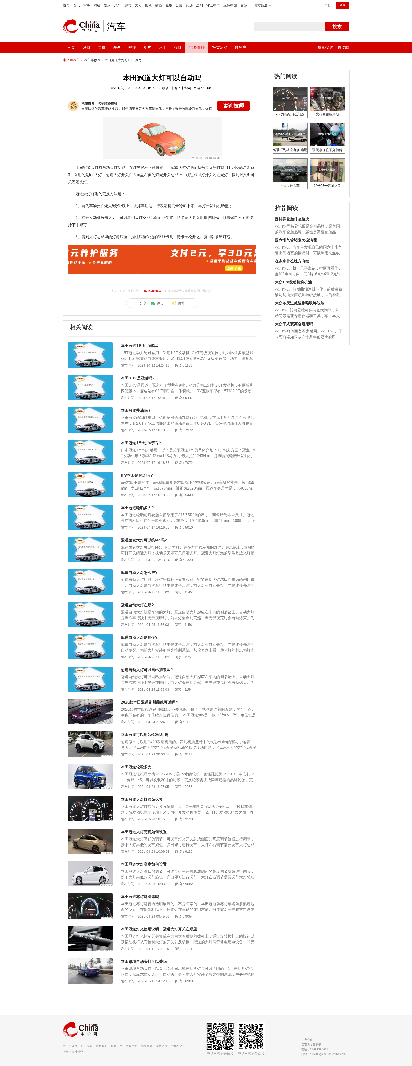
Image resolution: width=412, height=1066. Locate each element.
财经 (97, 5)
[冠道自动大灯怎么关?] (90, 572)
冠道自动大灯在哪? (137, 605)
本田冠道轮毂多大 (136, 767)
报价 (178, 47)
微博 (181, 303)
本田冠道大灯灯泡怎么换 (142, 799)
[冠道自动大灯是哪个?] (90, 636)
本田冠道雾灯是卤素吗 (140, 897)
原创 (86, 47)
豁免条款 (146, 1046)
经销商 (241, 47)
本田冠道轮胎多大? (137, 508)
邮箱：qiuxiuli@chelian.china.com (323, 1054)
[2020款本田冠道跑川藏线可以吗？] (90, 701)
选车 (162, 47)
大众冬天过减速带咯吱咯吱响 (299, 303)
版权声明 (131, 1046)
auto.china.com (154, 290)
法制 (199, 5)
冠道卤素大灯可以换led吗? (144, 540)
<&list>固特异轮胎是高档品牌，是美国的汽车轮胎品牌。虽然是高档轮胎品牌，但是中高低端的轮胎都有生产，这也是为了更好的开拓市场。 (307, 229)
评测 (117, 47)
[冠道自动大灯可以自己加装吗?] (90, 669)
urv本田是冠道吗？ (137, 475)
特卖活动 (219, 47)
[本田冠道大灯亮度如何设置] (90, 831)
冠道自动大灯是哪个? (139, 637)
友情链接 (161, 1046)
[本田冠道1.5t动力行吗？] (90, 442)
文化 (138, 5)
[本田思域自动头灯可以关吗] (90, 961)
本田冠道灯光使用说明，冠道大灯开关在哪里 (159, 929)
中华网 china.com (83, 26)
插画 (158, 5)
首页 (66, 5)
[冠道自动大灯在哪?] (90, 604)
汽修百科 (197, 47)
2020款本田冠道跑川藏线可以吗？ (150, 702)
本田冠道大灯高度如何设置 (144, 864)
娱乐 (107, 5)
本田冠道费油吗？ (136, 410)
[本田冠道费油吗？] (90, 410)
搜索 (337, 26)
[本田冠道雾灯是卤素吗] (90, 896)
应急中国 (230, 5)
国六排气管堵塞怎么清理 (296, 240)
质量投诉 (325, 47)
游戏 (127, 5)
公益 (179, 5)
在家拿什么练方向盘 (292, 261)
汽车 (117, 5)
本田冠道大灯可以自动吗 (122, 60)
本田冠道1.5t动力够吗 (139, 346)
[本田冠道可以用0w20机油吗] (90, 734)
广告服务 (86, 1046)
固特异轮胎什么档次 (292, 219)
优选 (189, 5)
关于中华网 (70, 1046)
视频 (132, 47)
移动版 (343, 47)
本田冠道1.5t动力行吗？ (141, 443)
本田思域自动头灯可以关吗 (144, 961)
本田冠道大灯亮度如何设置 (144, 832)
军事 (86, 5)
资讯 (76, 5)
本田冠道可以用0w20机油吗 (144, 735)
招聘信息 (116, 1046)
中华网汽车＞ (73, 60)
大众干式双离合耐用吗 (294, 324)
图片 (147, 47)
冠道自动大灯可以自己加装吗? (147, 670)
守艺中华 (213, 5)
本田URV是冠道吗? (137, 378)
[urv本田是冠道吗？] (90, 474)
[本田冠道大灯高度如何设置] (90, 863)
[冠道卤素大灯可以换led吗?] (90, 539)
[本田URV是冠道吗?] (90, 377)
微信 (160, 303)
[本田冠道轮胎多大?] (90, 507)
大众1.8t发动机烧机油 (293, 282)
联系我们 (101, 1046)
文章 (101, 47)
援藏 (148, 5)
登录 (342, 5)
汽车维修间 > (93, 60)
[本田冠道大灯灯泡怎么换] (90, 799)
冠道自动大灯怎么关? (139, 573)
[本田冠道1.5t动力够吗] (90, 345)
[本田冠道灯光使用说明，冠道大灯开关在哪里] (90, 928)
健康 (168, 5)
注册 (327, 5)
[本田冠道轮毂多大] (90, 766)
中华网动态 (178, 1046)
